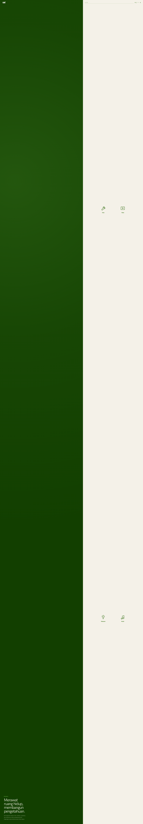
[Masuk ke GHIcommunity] (140, 2)
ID (136, 2)
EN (138, 2)
